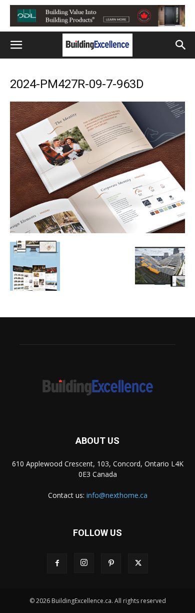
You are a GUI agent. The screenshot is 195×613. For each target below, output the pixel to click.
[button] (16, 45)
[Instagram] (84, 563)
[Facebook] (57, 563)
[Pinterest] (111, 563)
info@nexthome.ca (117, 495)
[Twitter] (138, 563)
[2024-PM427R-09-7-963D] (97, 230)
